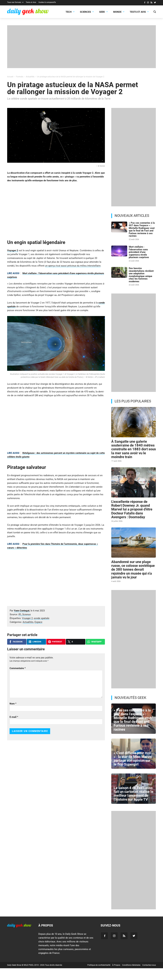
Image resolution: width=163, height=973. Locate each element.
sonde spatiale (41, 618)
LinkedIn (36, 642)
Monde (117, 11)
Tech (69, 11)
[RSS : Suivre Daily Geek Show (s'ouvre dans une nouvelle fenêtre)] (151, 2)
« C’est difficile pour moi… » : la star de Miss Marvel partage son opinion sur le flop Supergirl (133, 758)
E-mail (14, 717)
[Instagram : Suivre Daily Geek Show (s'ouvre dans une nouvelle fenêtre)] (148, 2)
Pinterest (57, 642)
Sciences (85, 11)
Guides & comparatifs (47, 2)
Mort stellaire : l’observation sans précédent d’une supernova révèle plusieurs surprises (139, 252)
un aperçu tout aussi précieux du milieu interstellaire (73, 265)
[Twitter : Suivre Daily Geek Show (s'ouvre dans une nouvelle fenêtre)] (155, 2)
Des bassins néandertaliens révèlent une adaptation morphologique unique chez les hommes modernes (141, 275)
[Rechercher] (154, 12)
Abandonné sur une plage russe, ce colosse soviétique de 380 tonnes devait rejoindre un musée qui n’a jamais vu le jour (133, 569)
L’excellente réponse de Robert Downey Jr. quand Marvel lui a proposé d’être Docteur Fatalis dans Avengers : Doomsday (131, 509)
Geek (102, 11)
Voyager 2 (12, 250)
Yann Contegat (21, 610)
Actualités (28, 622)
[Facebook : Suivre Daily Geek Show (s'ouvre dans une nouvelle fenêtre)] (144, 2)
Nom (13, 703)
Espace (38, 622)
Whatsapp (96, 642)
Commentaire (18, 668)
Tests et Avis (31, 2)
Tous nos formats (14, 2)
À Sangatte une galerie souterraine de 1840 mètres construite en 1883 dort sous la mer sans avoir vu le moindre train (133, 449)
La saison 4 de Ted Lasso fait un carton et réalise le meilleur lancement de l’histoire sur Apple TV (133, 793)
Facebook (18, 642)
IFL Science (24, 614)
